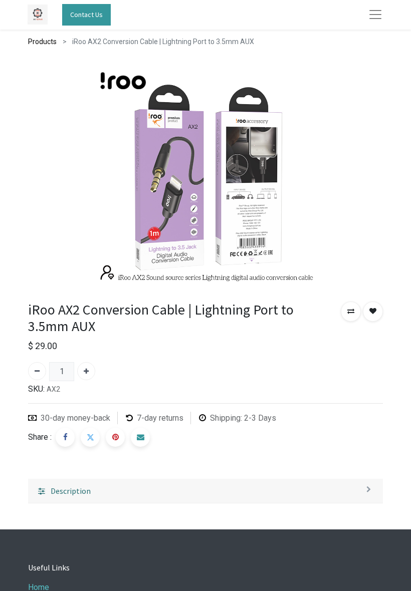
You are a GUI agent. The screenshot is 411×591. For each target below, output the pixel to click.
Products (42, 42)
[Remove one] (37, 371)
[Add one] (86, 371)
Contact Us (86, 14)
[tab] (205, 491)
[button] (351, 312)
